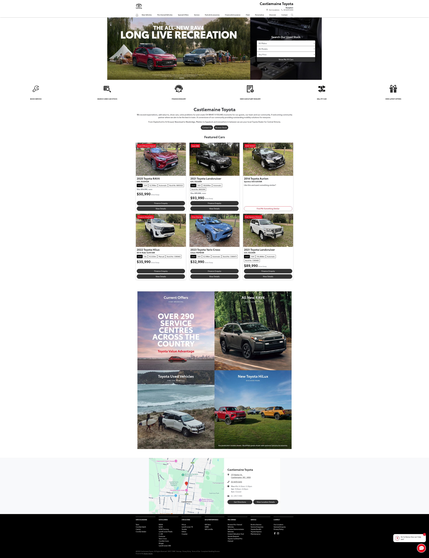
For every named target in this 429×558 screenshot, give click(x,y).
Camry (138, 529)
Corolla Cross (164, 541)
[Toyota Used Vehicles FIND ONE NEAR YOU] (175, 409)
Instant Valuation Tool (236, 534)
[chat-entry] (421, 548)
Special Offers (183, 15)
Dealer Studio (148, 553)
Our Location (278, 524)
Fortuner (162, 536)
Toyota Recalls (256, 529)
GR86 (207, 527)
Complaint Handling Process (210, 551)
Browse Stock (221, 127)
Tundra (184, 529)
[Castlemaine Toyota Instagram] (278, 533)
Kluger (161, 543)
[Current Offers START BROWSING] (175, 330)
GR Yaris (208, 524)
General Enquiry (280, 527)
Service (196, 15)
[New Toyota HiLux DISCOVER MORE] (253, 409)
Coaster (184, 534)
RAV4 (161, 524)
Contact (284, 15)
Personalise (259, 15)
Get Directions (240, 502)
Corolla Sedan (141, 531)
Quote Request (233, 536)
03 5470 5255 (288, 10)
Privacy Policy (278, 529)
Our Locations (274, 10)
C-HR (161, 534)
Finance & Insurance (232, 15)
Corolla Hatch (141, 527)
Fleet (248, 15)
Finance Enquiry (161, 203)
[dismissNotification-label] (424, 534)
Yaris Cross (163, 538)
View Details (161, 208)
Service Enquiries (257, 527)
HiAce (184, 531)
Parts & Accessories (212, 15)
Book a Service (256, 524)
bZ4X (161, 527)
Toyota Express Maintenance (256, 532)
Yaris (137, 524)
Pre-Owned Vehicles (165, 15)
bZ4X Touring (164, 529)
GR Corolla (209, 529)
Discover (272, 15)
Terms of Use (196, 551)
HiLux (184, 524)
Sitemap (179, 551)
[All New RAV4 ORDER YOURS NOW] (253, 330)
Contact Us (207, 127)
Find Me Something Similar (268, 208)
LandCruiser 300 (165, 545)
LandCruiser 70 (187, 527)
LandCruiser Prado (165, 531)
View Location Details (266, 502)
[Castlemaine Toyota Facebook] (275, 533)
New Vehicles (147, 15)
